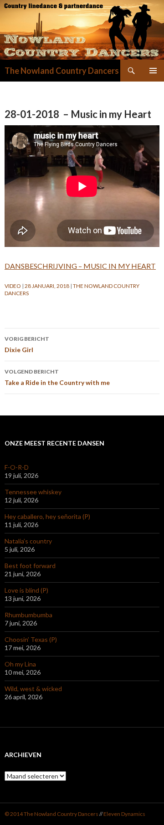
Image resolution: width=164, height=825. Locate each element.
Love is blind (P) (26, 590)
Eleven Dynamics (124, 813)
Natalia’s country (28, 541)
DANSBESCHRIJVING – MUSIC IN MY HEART (80, 265)
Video (13, 285)
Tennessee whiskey (33, 492)
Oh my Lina (20, 664)
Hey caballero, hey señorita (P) (47, 516)
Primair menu (153, 71)
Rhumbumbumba (28, 615)
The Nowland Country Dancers (62, 71)
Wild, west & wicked (33, 688)
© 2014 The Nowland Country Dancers (52, 813)
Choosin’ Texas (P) (31, 639)
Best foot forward (30, 565)
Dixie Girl (27, 344)
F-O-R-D (17, 467)
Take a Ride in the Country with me (57, 377)
